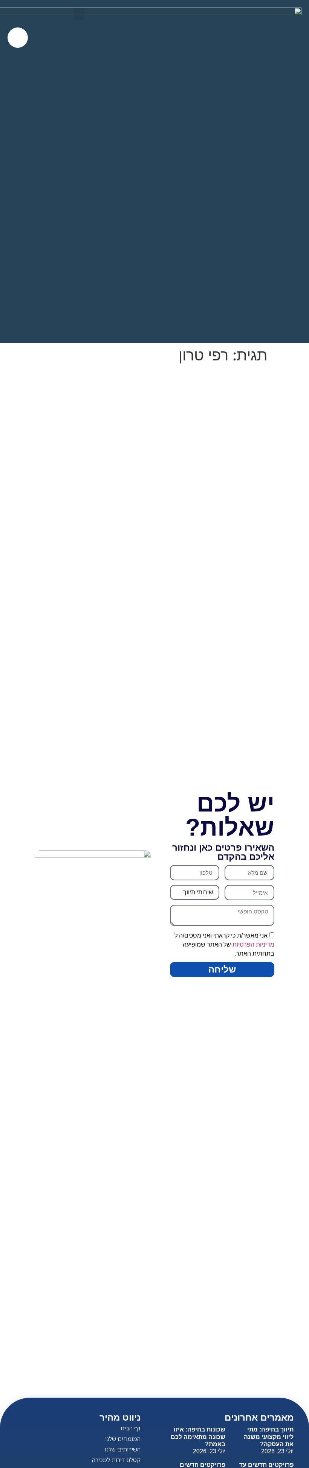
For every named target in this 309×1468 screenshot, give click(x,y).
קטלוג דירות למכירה (116, 1460)
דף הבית (130, 1428)
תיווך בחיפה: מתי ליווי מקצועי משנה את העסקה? (269, 1436)
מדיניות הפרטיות (253, 944)
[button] (79, 14)
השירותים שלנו (123, 1449)
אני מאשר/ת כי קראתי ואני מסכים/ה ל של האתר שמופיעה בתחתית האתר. (224, 944)
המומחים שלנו (123, 1439)
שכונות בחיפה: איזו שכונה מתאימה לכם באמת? (198, 1436)
